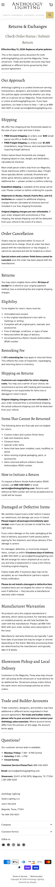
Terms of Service (20, 876)
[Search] (50, 15)
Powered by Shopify (27, 882)
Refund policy (36, 876)
